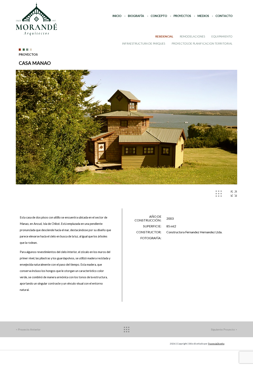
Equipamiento (221, 36)
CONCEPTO (159, 16)
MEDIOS (203, 16)
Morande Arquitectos (33, 9)
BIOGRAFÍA (136, 16)
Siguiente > (224, 329)
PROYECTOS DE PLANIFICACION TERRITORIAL (202, 43)
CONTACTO (223, 16)
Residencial (164, 36)
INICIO (116, 16)
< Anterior (28, 329)
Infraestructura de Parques (143, 43)
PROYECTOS (182, 16)
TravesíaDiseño (216, 343)
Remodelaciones (192, 36)
